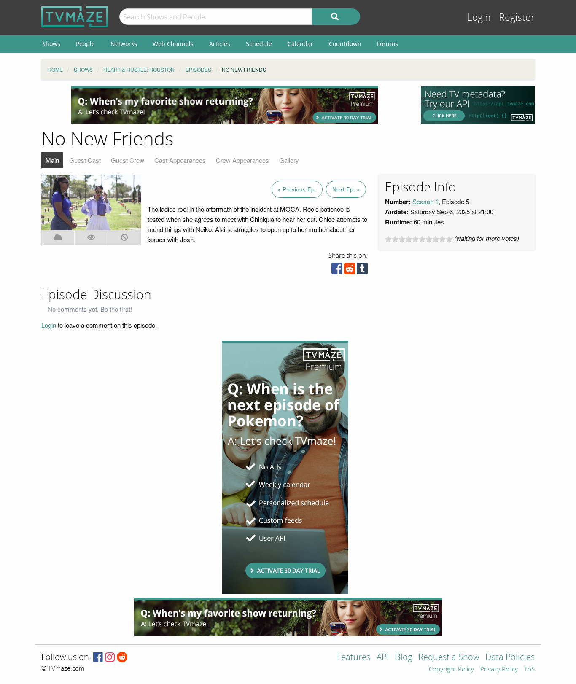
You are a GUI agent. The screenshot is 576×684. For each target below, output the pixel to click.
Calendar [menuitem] (300, 44)
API (383, 657)
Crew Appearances (242, 160)
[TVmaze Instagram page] (110, 657)
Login (479, 17)
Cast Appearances (180, 160)
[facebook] (336, 270)
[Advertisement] (224, 105)
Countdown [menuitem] (345, 44)
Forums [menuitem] (387, 44)
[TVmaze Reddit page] (122, 657)
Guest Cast (85, 160)
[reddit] (349, 270)
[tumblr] (362, 270)
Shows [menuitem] (51, 44)
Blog (403, 657)
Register (517, 17)
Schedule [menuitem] (259, 44)
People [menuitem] (85, 44)
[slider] (418, 239)
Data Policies (510, 657)
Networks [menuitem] (123, 44)
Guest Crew (127, 160)
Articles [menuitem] (219, 44)
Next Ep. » (346, 189)
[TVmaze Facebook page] (98, 657)
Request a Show (448, 657)
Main (52, 160)
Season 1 (425, 201)
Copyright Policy (451, 669)
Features (353, 657)
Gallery (289, 160)
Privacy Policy (499, 669)
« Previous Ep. (296, 189)
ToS (529, 669)
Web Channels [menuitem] (173, 44)
